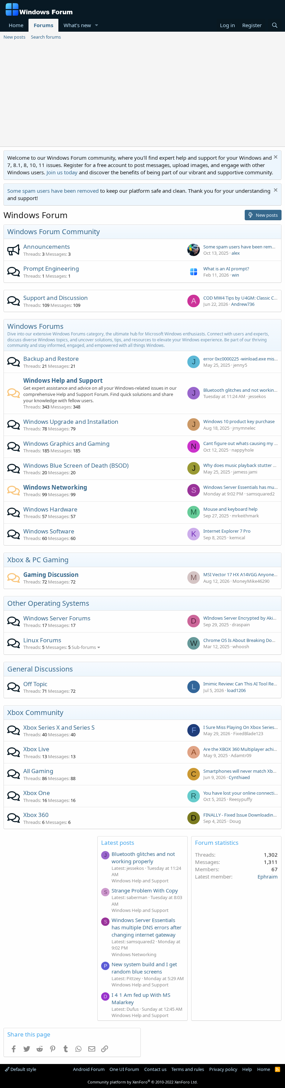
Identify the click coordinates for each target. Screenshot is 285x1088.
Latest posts (117, 843)
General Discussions (40, 669)
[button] (96, 25)
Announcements (46, 247)
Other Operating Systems (48, 603)
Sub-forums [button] (84, 647)
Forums (43, 25)
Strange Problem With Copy (145, 890)
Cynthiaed (239, 777)
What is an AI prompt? (226, 268)
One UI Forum (124, 1069)
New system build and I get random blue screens (144, 968)
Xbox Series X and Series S (59, 727)
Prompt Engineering (51, 268)
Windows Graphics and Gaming (66, 443)
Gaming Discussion (51, 575)
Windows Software (48, 531)
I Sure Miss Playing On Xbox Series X (240, 727)
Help (247, 1069)
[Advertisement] (142, 94)
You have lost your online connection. (242, 793)
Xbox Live (36, 749)
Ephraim (268, 876)
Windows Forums (35, 326)
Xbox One (36, 793)
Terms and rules (187, 1069)
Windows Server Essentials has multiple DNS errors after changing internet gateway (146, 927)
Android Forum (89, 1069)
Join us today (62, 172)
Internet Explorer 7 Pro (227, 531)
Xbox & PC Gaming (37, 559)
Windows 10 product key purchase (239, 421)
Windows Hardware (50, 509)
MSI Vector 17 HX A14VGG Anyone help (243, 574)
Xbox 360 (36, 815)
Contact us (155, 1069)
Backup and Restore (51, 359)
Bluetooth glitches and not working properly (143, 857)
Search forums (46, 37)
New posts (14, 37)
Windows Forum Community (53, 231)
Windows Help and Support (63, 380)
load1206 (236, 690)
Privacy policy (223, 1069)
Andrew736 (242, 304)
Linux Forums (42, 640)
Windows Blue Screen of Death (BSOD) (76, 465)
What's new (77, 25)
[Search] (275, 25)
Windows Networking (55, 487)
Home (16, 25)
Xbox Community (35, 712)
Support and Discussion (55, 298)
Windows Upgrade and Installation (71, 422)
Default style (22, 1069)
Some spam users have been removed (53, 190)
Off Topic (35, 684)
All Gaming (38, 771)
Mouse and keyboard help (230, 509)
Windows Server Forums (56, 618)
